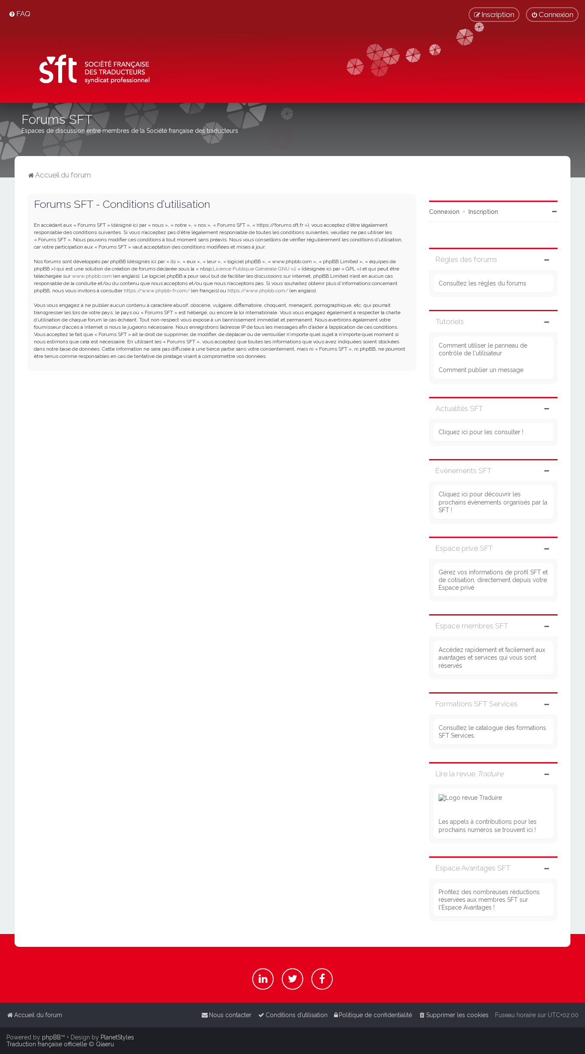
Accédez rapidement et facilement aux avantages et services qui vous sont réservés (492, 657)
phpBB (51, 1037)
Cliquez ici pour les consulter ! (481, 432)
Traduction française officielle (46, 1044)
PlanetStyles (117, 1037)
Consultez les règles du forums (482, 283)
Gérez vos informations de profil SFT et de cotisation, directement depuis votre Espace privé (493, 580)
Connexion (444, 211)
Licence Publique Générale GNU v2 (254, 269)
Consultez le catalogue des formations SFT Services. (492, 731)
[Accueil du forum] (91, 71)
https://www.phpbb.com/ (257, 291)
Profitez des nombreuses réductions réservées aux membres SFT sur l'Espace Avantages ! (489, 900)
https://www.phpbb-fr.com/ (157, 291)
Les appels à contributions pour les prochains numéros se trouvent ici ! (488, 825)
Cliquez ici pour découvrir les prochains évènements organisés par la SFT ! (493, 502)
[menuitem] (19, 13)
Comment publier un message (481, 369)
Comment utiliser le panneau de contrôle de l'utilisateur (483, 349)
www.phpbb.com (92, 276)
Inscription (483, 211)
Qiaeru (105, 1044)
